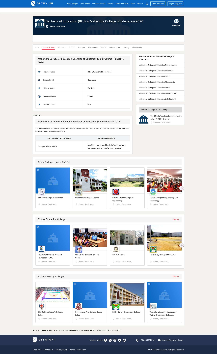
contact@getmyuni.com (172, 340)
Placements (93, 47)
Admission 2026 (121, 4)
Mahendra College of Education (68, 330)
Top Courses (85, 4)
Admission (62, 47)
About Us (37, 350)
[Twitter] (110, 340)
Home (35, 330)
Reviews (81, 47)
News (133, 4)
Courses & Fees (48, 47)
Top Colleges (72, 4)
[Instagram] (115, 340)
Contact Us (48, 350)
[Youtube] (124, 340)
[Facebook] (105, 340)
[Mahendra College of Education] (40, 23)
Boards (110, 4)
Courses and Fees (89, 330)
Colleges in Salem (46, 330)
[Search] (147, 3)
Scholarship (137, 47)
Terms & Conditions (78, 350)
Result (103, 47)
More (139, 4)
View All (175, 219)
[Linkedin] (119, 340)
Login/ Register (175, 4)
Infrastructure (114, 47)
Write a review (158, 4)
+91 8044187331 (147, 340)
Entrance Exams (98, 4)
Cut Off (72, 47)
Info (37, 47)
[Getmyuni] (42, 4)
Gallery (126, 47)
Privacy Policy (61, 350)
